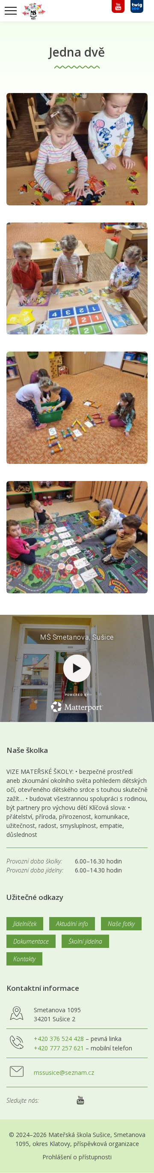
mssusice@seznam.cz (64, 1072)
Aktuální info (72, 924)
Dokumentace (31, 941)
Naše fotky (121, 924)
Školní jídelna (85, 941)
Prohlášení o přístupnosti (77, 1157)
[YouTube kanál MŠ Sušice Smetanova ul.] (119, 11)
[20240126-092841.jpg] (77, 537)
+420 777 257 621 (59, 1048)
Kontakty (24, 959)
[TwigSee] (136, 11)
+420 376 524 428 (59, 1039)
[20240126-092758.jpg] (77, 408)
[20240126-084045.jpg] (77, 149)
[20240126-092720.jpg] (77, 279)
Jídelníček (24, 924)
